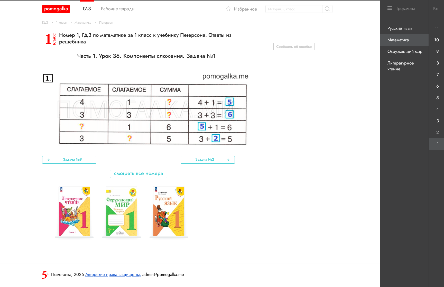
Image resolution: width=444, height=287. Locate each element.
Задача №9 (72, 159)
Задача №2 (204, 159)
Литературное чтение (400, 66)
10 (436, 40)
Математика (83, 23)
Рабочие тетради (118, 8)
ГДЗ (45, 23)
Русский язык (399, 28)
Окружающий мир (404, 51)
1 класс (61, 23)
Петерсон (106, 23)
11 (437, 28)
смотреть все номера (138, 173)
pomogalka (56, 8)
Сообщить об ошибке (294, 46)
